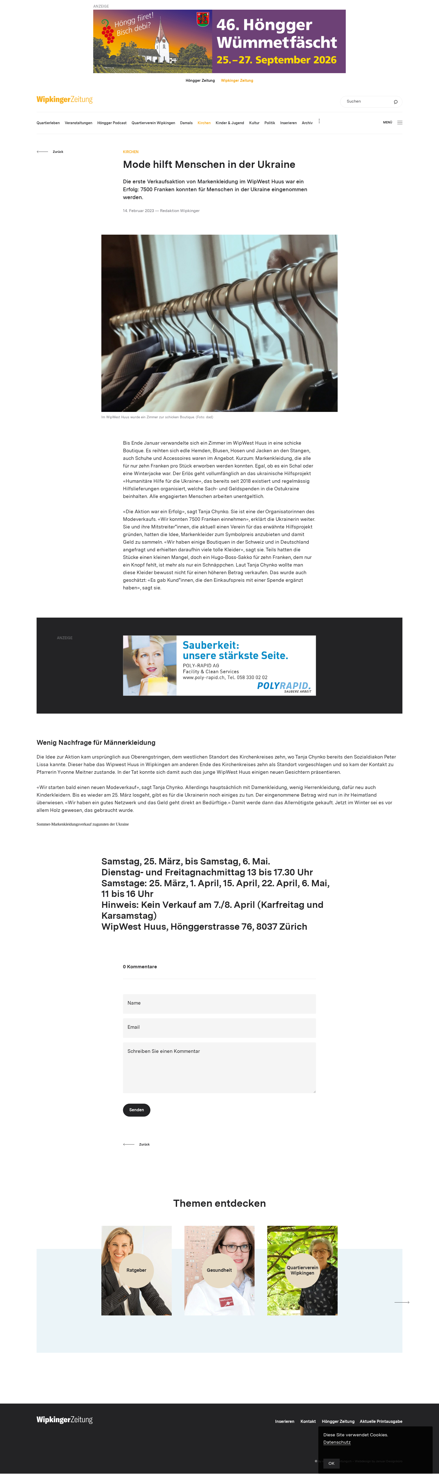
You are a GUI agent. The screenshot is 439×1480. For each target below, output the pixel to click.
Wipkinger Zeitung (237, 81)
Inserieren (284, 1422)
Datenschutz (337, 1442)
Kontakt (308, 1422)
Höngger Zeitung (200, 81)
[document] (219, 836)
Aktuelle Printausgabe (381, 1422)
